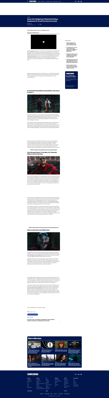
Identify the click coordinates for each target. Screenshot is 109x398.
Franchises (75, 378)
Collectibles (55, 1)
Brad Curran (30, 23)
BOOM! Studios (29, 387)
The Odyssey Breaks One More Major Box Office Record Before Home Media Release (48, 364)
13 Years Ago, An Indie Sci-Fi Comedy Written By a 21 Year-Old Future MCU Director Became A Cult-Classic (34, 351)
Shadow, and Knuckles (54, 201)
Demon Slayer (66, 382)
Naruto (65, 384)
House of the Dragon (49, 384)
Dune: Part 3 (38, 386)
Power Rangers (75, 384)
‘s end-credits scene (35, 255)
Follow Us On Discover (32, 314)
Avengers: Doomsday (39, 387)
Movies (43, 1)
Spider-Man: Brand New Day (40, 383)
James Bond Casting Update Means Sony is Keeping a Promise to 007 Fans (47, 351)
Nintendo (56, 382)
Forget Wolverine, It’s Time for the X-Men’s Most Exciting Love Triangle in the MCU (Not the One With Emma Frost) (71, 49)
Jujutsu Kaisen (66, 383)
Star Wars (74, 382)
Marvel (28, 382)
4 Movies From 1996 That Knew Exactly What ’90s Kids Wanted (61, 351)
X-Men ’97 (47, 383)
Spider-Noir (47, 382)
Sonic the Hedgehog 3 (31, 50)
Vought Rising (48, 387)
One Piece (65, 387)
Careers (55, 393)
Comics (39, 1)
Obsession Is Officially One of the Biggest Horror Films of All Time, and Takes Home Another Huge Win (72, 55)
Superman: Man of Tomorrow (40, 388)
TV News (47, 379)
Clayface (37, 384)
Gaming (48, 1)
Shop (47, 390)
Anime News (66, 379)
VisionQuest (47, 388)
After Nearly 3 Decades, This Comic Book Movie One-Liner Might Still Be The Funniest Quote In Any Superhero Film (72, 61)
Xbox (55, 383)
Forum (59, 1)
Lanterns (47, 386)
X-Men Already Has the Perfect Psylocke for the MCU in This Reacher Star (71, 43)
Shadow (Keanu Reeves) (31, 56)
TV (45, 1)
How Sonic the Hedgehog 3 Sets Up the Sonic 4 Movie (45, 149)
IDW (27, 386)
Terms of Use (60, 393)
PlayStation (56, 384)
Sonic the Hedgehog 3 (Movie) (31, 311)
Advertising (47, 393)
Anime (51, 1)
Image (28, 384)
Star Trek (74, 383)
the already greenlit (35, 287)
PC (55, 386)
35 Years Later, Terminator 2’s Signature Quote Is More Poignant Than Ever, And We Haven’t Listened (41, 320)
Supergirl (37, 382)
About (51, 393)
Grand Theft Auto (75, 386)
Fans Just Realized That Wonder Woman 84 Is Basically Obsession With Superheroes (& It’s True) (34, 365)
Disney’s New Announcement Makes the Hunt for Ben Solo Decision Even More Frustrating (74, 364)
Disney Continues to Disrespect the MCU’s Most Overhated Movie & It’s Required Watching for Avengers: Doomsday (74, 351)
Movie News (38, 379)
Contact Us (42, 393)
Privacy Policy (71, 86)
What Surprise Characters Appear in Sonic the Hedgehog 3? (45, 227)
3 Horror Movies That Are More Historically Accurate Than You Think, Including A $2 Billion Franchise (71, 66)
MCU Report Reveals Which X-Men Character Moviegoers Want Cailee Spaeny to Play (60, 364)
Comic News (29, 379)
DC (27, 383)
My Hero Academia (67, 386)
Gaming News (57, 379)
